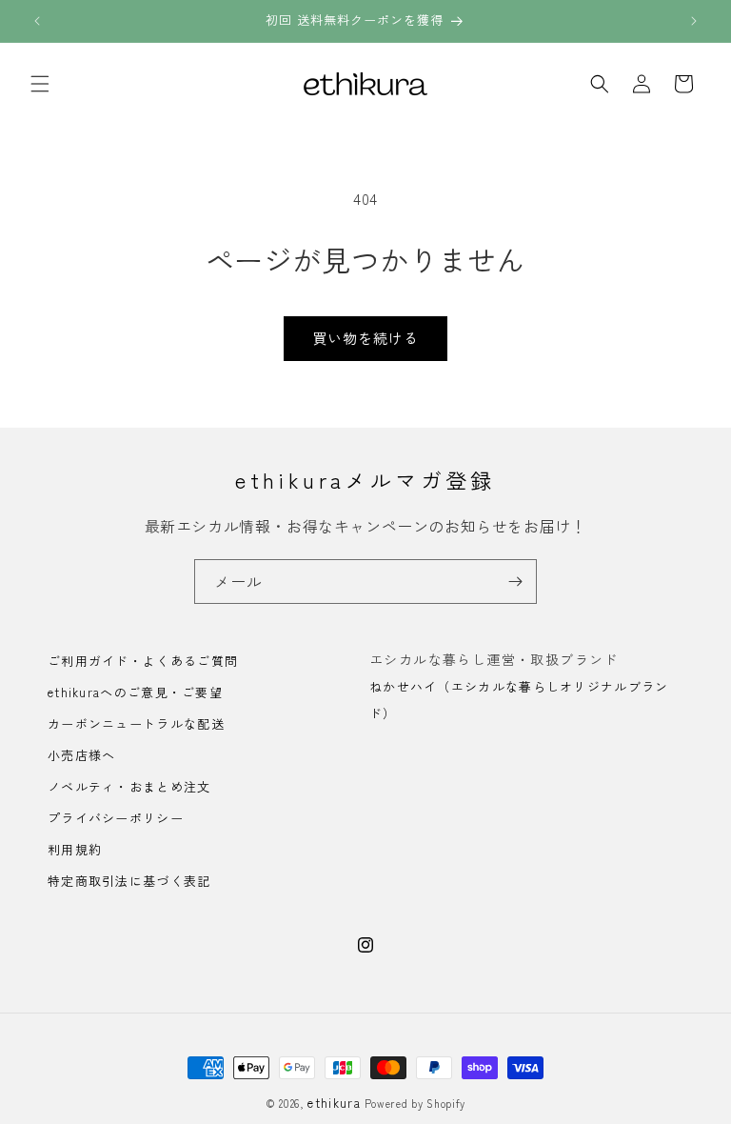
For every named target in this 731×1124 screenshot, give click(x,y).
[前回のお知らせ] (37, 21)
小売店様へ (82, 755)
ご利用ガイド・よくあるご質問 (143, 662)
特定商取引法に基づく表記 (129, 881)
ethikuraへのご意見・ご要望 (135, 692)
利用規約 (75, 849)
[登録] (515, 581)
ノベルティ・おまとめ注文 (129, 786)
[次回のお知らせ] (694, 21)
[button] (40, 84)
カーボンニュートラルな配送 (136, 723)
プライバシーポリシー (116, 818)
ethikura (333, 1103)
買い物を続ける (365, 338)
